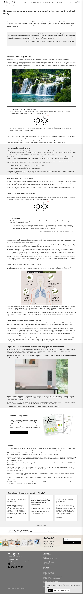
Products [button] (26, 2)
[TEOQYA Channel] (19, 568)
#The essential (23, 531)
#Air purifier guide (52, 531)
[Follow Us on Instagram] (15, 568)
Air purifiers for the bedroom (48, 573)
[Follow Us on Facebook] (9, 568)
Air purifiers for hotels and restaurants (50, 579)
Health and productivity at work (49, 564)
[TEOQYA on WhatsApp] (22, 568)
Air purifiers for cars (47, 574)
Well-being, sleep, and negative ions (50, 558)
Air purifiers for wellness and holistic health (51, 578)
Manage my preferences (61, 590)
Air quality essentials (47, 554)
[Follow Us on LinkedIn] (12, 568)
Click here (9, 406)
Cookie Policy (22, 588)
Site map (17, 588)
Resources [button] (55, 2)
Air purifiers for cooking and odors (49, 571)
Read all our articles (41, 525)
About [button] (60, 2)
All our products (46, 568)
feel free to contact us (53, 406)
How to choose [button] (34, 2)
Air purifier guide (46, 556)
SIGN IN (72, 542)
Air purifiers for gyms (47, 577)
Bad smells (45, 559)
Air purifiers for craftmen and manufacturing (51, 581)
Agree (50, 590)
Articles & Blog (10, 5)
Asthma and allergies (47, 561)
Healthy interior (46, 563)
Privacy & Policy (11, 588)
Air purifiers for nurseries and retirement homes (52, 576)
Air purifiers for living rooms (48, 572)
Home (4, 5)
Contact (12, 563)
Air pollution (45, 557)
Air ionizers (45, 569)
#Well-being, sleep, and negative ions (37, 531)
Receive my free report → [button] (18, 432)
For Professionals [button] (45, 2)
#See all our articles (13, 531)
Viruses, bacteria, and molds (48, 562)
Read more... (10, 517)
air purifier (31, 406)
